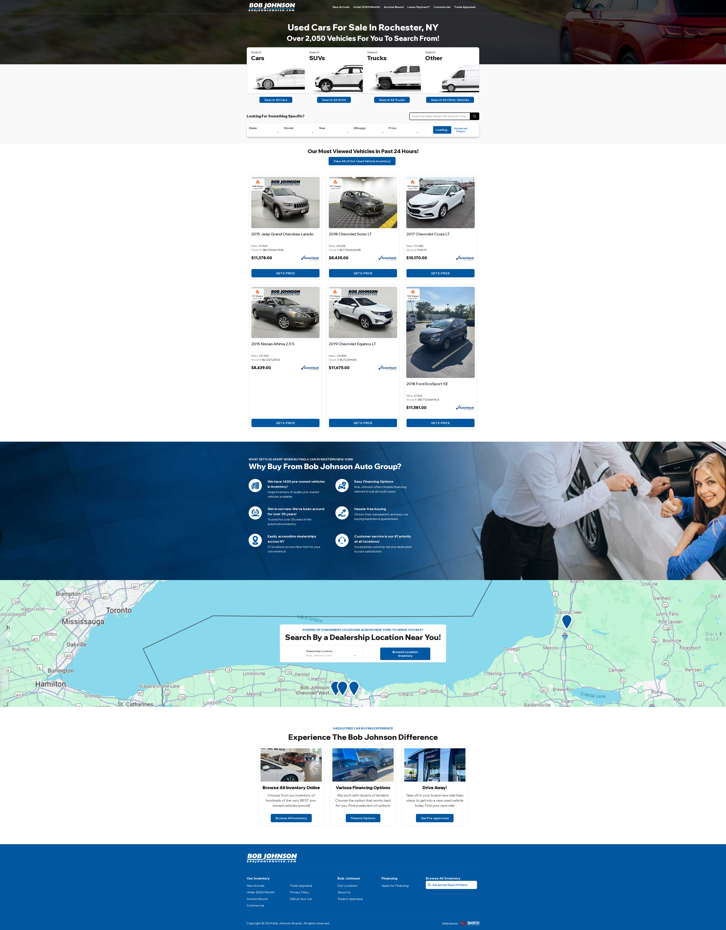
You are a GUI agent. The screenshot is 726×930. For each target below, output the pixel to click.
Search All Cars (275, 100)
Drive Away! (435, 787)
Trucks (377, 58)
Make (253, 128)
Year (322, 128)
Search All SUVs (334, 100)
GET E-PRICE (285, 273)
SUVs (317, 58)
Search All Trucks (392, 100)
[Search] (474, 116)
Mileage (360, 128)
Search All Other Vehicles (450, 100)
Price (392, 128)
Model (288, 128)
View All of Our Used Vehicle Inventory (362, 161)
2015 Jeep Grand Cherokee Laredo (282, 234)
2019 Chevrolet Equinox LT (352, 343)
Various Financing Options (363, 787)
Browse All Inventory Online (291, 787)
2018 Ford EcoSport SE (427, 383)
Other (433, 58)
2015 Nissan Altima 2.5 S (272, 343)
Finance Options (363, 818)
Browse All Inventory (291, 818)
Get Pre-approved (435, 818)
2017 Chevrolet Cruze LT (428, 234)
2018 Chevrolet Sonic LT (350, 234)
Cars (257, 58)
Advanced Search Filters (449, 885)
